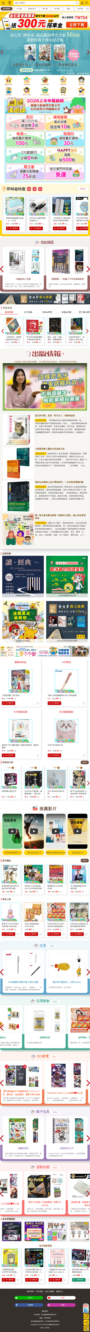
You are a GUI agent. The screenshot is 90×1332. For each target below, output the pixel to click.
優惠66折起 (20, 662)
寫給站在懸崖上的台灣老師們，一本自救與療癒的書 (59, 482)
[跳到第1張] (67, 73)
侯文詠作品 (33, 852)
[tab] (9, 312)
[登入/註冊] (82, 2)
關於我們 (30, 1291)
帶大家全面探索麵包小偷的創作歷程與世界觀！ (34, 339)
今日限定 (66, 662)
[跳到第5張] (74, 73)
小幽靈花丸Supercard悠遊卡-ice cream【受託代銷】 (57, 1272)
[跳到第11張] (83, 73)
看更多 (83, 189)
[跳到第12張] (85, 73)
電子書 (80, 9)
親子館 (45, 9)
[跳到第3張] (70, 73)
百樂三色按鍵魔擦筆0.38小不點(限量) (62, 695)
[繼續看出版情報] (45, 353)
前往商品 (76, 852)
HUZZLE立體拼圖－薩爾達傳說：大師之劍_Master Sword (33, 793)
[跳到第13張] (87, 73)
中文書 (19, 9)
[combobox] (44, 3)
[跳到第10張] (82, 73)
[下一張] (88, 52)
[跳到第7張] (77, 73)
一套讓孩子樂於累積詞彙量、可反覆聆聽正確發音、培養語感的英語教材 (45, 362)
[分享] (86, 1322)
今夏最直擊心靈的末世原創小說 (50, 449)
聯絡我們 (45, 1311)
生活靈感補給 (66, 712)
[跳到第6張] (75, 73)
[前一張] (2, 52)
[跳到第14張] (88, 73)
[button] (3, 3)
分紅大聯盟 (49, 1291)
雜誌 (68, 9)
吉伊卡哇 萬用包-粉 (55, 745)
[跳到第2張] (69, 73)
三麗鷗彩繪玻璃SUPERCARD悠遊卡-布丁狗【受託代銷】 (10, 1272)
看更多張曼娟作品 (55, 852)
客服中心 (59, 1291)
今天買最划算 (20, 712)
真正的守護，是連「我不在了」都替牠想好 (55, 415)
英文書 (57, 9)
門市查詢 (39, 1291)
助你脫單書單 (11, 852)
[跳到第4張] (72, 73)
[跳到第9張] (80, 73)
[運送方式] (86, 1328)
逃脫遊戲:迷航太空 (9, 791)
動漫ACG (32, 9)
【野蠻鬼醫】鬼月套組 (10, 695)
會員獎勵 (6, 9)
